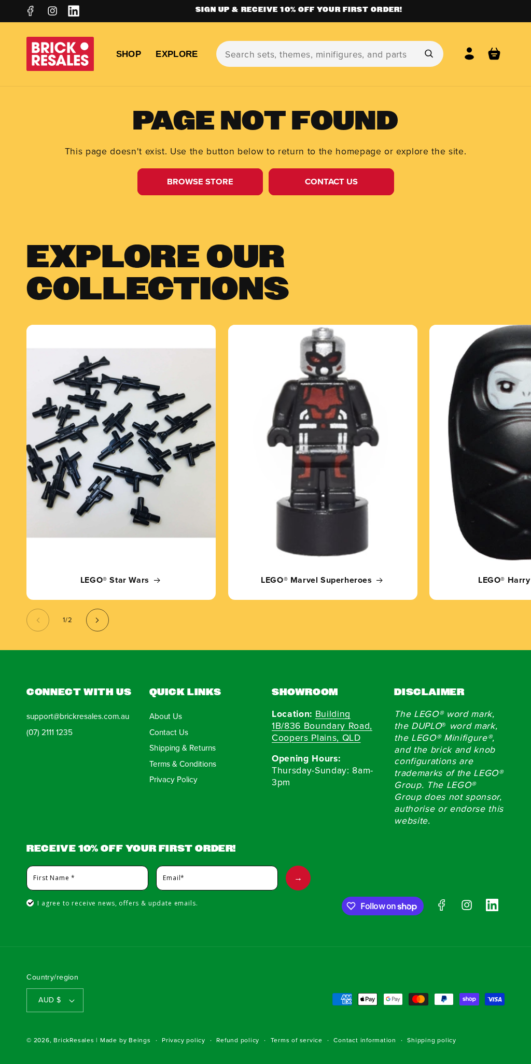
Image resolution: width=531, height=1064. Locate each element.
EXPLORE (177, 54)
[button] (494, 53)
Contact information (364, 1040)
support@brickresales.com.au (77, 716)
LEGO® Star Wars (114, 581)
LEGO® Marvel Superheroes (316, 581)
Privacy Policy (173, 779)
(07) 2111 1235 (49, 732)
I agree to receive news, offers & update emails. (117, 903)
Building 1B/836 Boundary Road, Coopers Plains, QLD (322, 725)
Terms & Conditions (182, 763)
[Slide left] (37, 620)
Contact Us (331, 181)
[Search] (427, 53)
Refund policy (237, 1040)
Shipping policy (431, 1040)
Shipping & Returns (182, 747)
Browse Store (200, 181)
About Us (165, 716)
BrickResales (73, 1040)
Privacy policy (183, 1040)
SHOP (128, 54)
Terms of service (297, 1040)
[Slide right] (97, 620)
